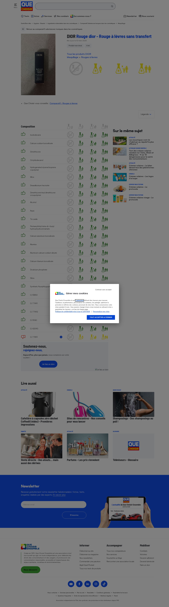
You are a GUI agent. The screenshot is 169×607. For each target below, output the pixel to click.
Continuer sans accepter (103, 290)
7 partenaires (79, 300)
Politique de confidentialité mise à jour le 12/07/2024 (72, 311)
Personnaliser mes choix (101, 311)
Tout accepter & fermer (101, 317)
